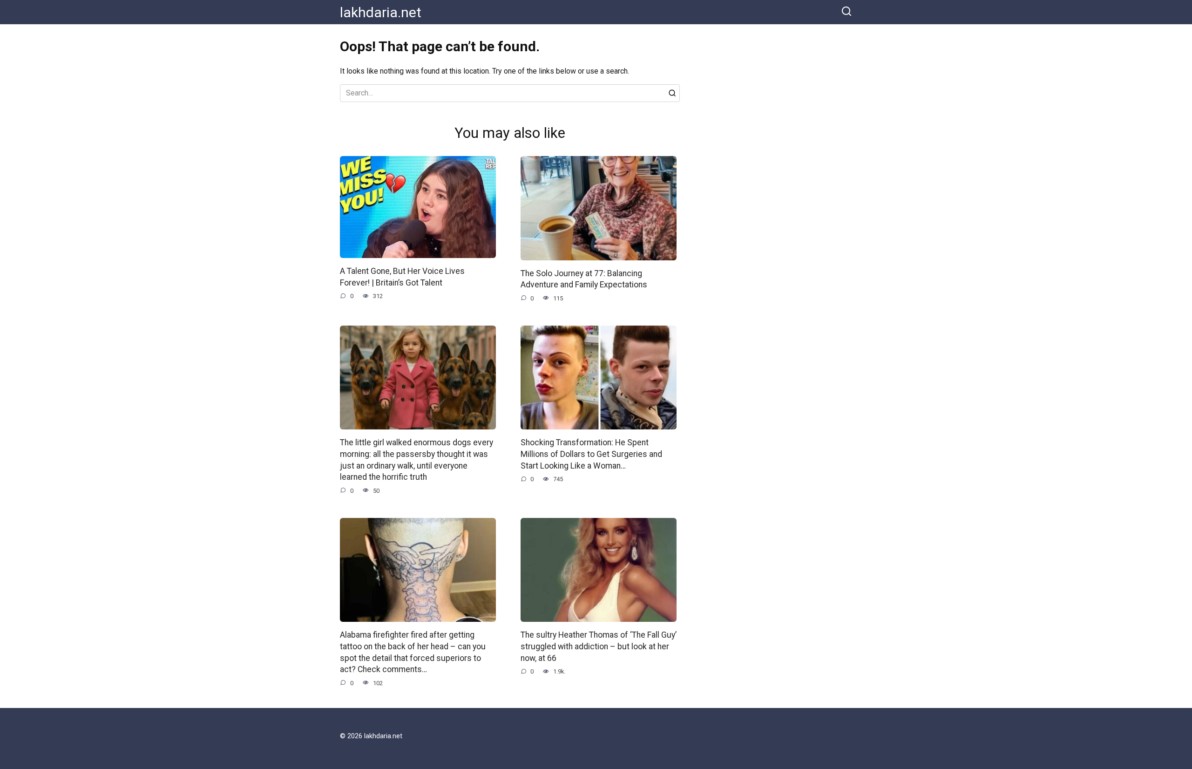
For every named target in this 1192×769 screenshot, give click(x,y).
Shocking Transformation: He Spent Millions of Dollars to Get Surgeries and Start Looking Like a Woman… (591, 454)
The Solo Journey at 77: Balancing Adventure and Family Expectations (584, 279)
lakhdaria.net (380, 12)
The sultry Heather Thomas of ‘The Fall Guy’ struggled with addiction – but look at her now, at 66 (599, 646)
